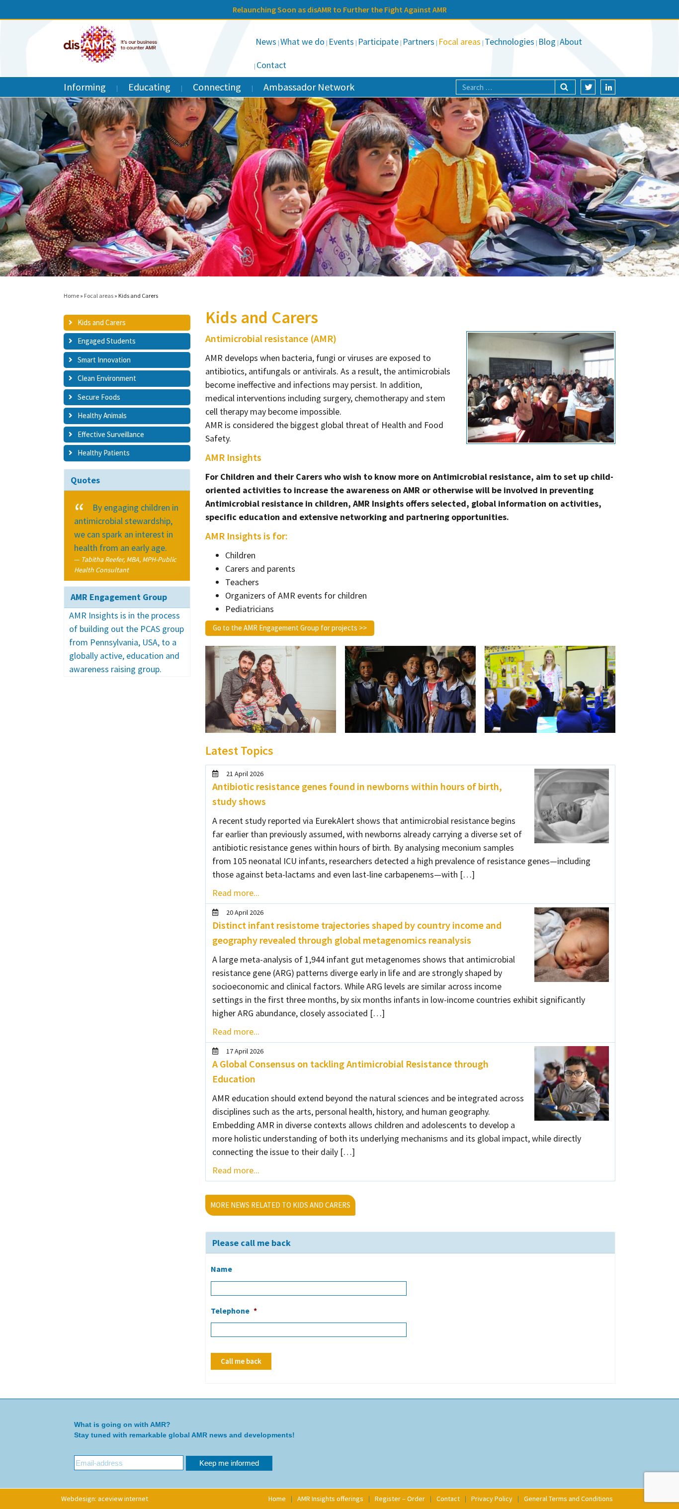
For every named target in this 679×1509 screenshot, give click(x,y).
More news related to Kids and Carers (280, 1205)
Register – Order (400, 1498)
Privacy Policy (491, 1498)
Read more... (235, 892)
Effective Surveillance (111, 434)
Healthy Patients (104, 453)
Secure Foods (99, 397)
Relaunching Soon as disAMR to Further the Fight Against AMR (340, 9)
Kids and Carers (102, 322)
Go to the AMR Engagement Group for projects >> (290, 627)
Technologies (509, 41)
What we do (302, 41)
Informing (85, 87)
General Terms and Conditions (568, 1498)
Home (71, 295)
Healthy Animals (102, 416)
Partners (418, 41)
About (571, 41)
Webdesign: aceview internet (104, 1498)
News (265, 41)
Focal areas (459, 41)
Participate (378, 41)
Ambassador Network (308, 87)
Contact (271, 65)
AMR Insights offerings (330, 1498)
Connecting (217, 87)
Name (221, 1269)
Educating (149, 87)
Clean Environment (107, 378)
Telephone (234, 1311)
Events (341, 41)
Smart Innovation (104, 359)
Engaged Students (107, 341)
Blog (547, 41)
